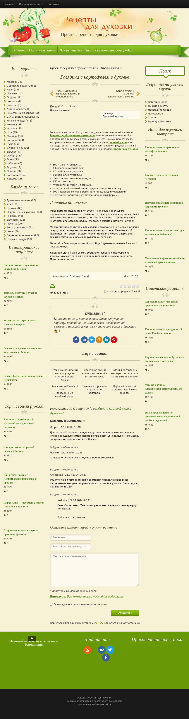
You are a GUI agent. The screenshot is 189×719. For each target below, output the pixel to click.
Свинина (12, 136)
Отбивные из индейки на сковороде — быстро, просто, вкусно (64, 375)
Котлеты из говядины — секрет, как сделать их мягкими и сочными (124, 373)
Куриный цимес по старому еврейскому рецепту (124, 389)
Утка (9, 132)
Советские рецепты (18, 85)
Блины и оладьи (16, 239)
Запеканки (13, 219)
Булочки (12, 208)
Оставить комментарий (66, 420)
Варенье (12, 105)
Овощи (11, 155)
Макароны (13, 81)
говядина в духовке (125, 149)
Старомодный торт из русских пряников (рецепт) (22, 532)
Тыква (10, 159)
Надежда (108, 113)
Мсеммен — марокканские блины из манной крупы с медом (165, 260)
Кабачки (12, 163)
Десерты (12, 178)
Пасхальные (155, 113)
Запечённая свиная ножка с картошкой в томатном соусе (94, 373)
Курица (11, 128)
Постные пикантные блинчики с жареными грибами (164, 204)
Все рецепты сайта (30, 4)
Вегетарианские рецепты (24, 249)
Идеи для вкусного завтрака (165, 131)
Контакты (53, 4)
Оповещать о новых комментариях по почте (80, 604)
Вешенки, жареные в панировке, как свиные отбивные (23, 350)
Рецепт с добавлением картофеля (72, 135)
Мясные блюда (16, 120)
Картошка (12, 140)
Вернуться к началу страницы (122, 622)
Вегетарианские (157, 102)
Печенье (12, 223)
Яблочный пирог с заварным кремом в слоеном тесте (68, 93)
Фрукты (11, 167)
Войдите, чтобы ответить (64, 447)
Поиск (165, 71)
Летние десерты (16, 109)
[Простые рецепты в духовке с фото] (98, 23)
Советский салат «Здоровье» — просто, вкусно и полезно (163, 303)
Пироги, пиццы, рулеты (21, 212)
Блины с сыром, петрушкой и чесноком (162, 177)
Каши (10, 89)
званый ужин (118, 142)
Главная (9, 4)
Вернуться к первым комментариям (71, 622)
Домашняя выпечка (18, 200)
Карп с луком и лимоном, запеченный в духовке (121, 93)
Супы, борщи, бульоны (21, 116)
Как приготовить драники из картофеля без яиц (21, 267)
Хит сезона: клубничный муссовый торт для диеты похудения (19, 423)
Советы (152, 117)
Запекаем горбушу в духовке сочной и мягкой (20, 294)
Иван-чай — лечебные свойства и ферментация (34, 642)
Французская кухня (159, 121)
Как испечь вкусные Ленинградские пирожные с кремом (20, 479)
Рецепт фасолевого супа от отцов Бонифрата (23, 378)
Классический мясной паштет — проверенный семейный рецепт (64, 391)
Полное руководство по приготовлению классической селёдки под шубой (162, 416)
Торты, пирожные (17, 227)
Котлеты (12, 124)
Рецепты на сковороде (112, 50)
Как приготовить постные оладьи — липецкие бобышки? (165, 232)
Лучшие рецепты (158, 105)
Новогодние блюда (159, 109)
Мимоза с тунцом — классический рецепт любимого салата (163, 388)
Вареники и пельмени (20, 235)
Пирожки (12, 215)
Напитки (12, 93)
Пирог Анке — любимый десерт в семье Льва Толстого (24, 504)
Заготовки (13, 175)
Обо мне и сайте (42, 50)
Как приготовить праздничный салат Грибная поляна (163, 331)
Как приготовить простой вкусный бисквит (19, 449)
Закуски (11, 151)
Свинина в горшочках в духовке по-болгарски (94, 389)
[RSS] (87, 650)
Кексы (10, 231)
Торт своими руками (24, 406)
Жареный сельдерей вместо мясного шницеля (20, 322)
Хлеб (10, 204)
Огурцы (11, 97)
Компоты (12, 101)
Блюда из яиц (15, 147)
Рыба (10, 144)
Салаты (11, 171)
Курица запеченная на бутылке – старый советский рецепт (164, 359)
